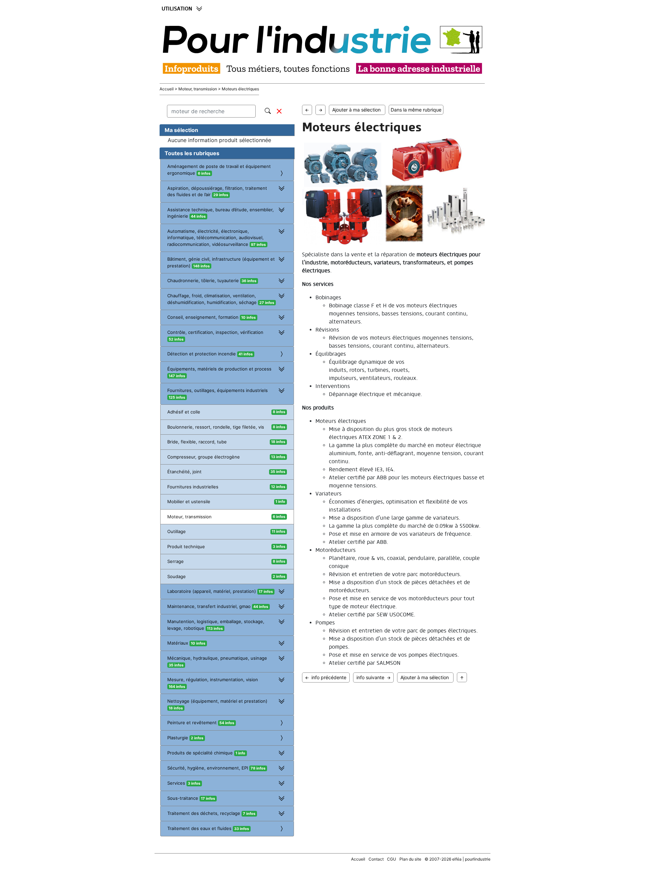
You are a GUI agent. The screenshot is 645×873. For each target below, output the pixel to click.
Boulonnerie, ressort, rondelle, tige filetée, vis (215, 427)
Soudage (176, 576)
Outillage (176, 531)
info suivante (370, 677)
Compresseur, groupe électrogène (203, 457)
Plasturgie (185, 737)
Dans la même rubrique (416, 110)
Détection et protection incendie (210, 353)
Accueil (167, 88)
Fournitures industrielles (192, 486)
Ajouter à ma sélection (357, 110)
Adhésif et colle (183, 411)
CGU (391, 859)
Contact (376, 859)
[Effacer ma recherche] (279, 111)
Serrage (175, 561)
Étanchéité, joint (184, 471)
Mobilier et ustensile (188, 501)
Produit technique (186, 546)
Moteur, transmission (189, 516)
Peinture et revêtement (200, 722)
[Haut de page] (462, 677)
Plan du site (410, 859)
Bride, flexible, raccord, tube (197, 441)
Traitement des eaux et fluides (208, 828)
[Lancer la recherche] (267, 109)
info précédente (329, 677)
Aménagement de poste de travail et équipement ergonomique (219, 170)
